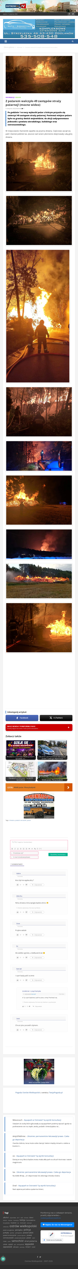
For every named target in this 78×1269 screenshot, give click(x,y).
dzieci (31, 1217)
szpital (10, 1244)
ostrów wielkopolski (23, 1226)
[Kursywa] (15, 849)
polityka (6, 1233)
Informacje (10, 97)
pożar (29, 820)
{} (37, 848)
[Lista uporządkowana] (23, 849)
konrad (33, 994)
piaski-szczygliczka (8, 1230)
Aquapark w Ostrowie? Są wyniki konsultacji (42, 1120)
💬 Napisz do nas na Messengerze (57, 1225)
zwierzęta (22, 1247)
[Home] (9, 47)
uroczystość (20, 1244)
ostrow (19, 108)
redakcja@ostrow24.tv (51, 1218)
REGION (18, 97)
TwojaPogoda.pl (56, 1092)
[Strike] (20, 849)
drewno (12, 820)
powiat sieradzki (20, 820)
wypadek (29, 1244)
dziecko (5, 1220)
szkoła (5, 1244)
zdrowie (16, 1247)
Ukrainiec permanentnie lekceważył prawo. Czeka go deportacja (44, 1172)
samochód (17, 1240)
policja (27, 1229)
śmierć (28, 1247)
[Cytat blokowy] (29, 849)
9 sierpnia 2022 (11, 108)
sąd (15, 1244)
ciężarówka (13, 1218)
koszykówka (6, 1223)
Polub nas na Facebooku (54, 1240)
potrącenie (18, 1233)
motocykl (23, 1223)
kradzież (13, 1223)
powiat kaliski (28, 1232)
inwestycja (16, 1220)
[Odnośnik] (35, 849)
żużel (33, 1247)
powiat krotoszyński (9, 1235)
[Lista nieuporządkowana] (26, 849)
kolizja (22, 1220)
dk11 (18, 1217)
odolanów (6, 1227)
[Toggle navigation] (5, 41)
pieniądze (19, 1230)
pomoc (12, 1233)
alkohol (6, 1217)
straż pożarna (30, 1241)
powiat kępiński (21, 1235)
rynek (9, 1241)
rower (5, 1241)
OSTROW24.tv (66, 1233)
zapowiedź (7, 1247)
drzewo (26, 1217)
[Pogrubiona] (12, 849)
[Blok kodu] (32, 849)
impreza (10, 1220)
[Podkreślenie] (17, 849)
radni (33, 1238)
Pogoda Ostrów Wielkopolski (27, 1092)
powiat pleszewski (20, 1238)
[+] (40, 848)
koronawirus (30, 1220)
